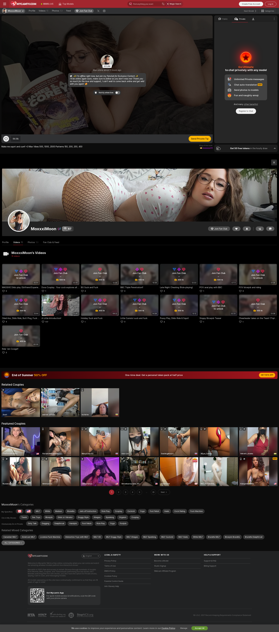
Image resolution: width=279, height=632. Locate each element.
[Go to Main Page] (23, 4)
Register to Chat (246, 111)
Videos (43, 10)
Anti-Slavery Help (111, 586)
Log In (270, 4)
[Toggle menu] (4, 4)
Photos (57, 10)
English (89, 556)
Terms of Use (110, 566)
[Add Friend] (260, 228)
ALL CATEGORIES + (13, 543)
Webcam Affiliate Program (165, 571)
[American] (29, 511)
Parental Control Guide (113, 581)
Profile (32, 10)
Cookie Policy (168, 628)
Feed (68, 10)
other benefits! (251, 104)
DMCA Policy (109, 571)
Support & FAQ (210, 561)
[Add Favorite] (6, 139)
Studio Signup (160, 566)
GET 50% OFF (267, 375)
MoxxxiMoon (9, 504)
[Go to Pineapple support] (71, 615)
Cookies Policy (110, 576)
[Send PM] (270, 228)
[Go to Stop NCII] (85, 615)
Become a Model (161, 561)
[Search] (163, 4)
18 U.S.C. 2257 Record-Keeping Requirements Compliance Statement (222, 615)
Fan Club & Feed (51, 242)
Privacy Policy (110, 561)
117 (46, 322)
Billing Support (210, 566)
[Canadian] (20, 511)
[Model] (274, 162)
